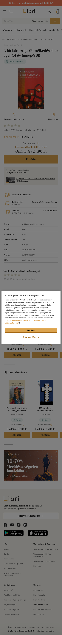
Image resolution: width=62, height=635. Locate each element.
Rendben (31, 330)
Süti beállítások (31, 337)
